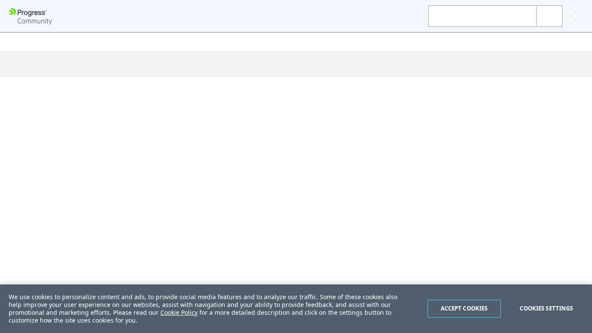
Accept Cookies (464, 308)
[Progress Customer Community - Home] (30, 16)
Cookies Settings (546, 308)
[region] (296, 308)
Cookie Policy (179, 312)
